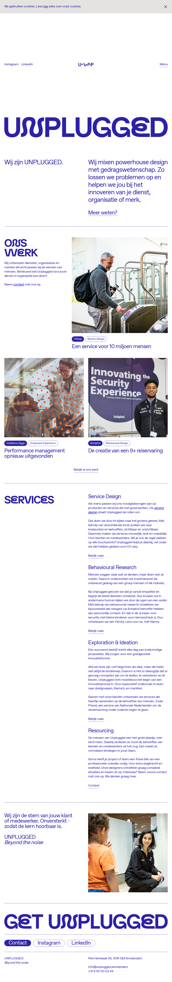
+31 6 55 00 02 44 (100, 971)
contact (18, 284)
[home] (86, 64)
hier (45, 6)
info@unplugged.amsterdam (108, 967)
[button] (164, 64)
